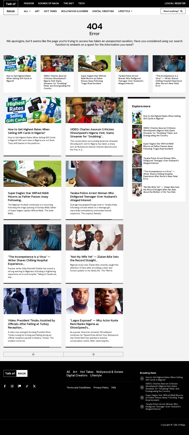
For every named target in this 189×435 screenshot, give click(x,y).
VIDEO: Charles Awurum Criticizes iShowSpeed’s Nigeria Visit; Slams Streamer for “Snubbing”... (92, 133)
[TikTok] (27, 386)
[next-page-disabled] (93, 354)
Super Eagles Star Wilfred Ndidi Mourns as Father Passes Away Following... (28, 196)
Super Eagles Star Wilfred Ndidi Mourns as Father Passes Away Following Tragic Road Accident (93, 79)
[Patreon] (19, 386)
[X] (34, 386)
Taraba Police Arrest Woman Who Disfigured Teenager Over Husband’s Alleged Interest (130, 79)
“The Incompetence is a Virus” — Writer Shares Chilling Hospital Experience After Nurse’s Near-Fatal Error (169, 80)
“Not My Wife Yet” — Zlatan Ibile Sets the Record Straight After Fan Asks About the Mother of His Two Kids (161, 189)
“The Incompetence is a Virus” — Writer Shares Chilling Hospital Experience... (29, 260)
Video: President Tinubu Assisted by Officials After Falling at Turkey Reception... (31, 324)
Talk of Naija (179, 424)
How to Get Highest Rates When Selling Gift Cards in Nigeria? (19, 78)
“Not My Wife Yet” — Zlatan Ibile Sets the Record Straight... (94, 258)
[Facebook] (5, 386)
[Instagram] (12, 386)
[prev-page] (8, 57)
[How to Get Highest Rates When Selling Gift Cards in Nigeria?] (20, 63)
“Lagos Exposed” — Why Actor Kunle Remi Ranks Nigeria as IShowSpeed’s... (94, 324)
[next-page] (181, 57)
